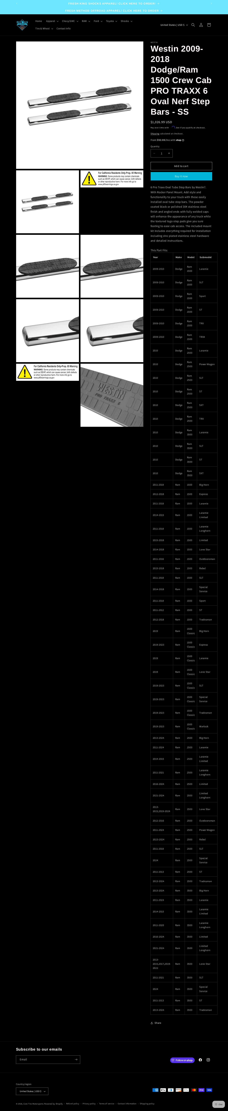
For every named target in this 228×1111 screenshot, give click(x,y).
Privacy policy (89, 1103)
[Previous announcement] (16, 3)
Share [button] (158, 1022)
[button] (52, 21)
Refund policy (72, 1103)
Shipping (155, 133)
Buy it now (181, 176)
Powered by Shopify (53, 1103)
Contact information (127, 1103)
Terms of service (106, 1103)
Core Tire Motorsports (33, 1103)
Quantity (155, 146)
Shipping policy (147, 1103)
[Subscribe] (76, 1059)
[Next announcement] (211, 3)
